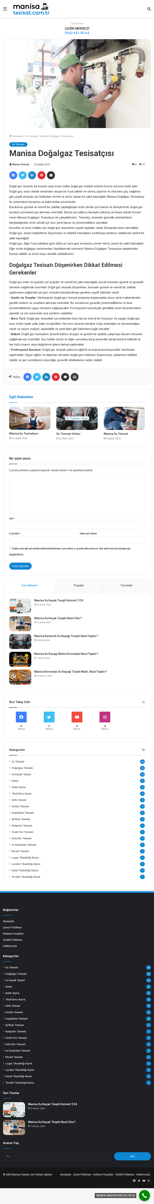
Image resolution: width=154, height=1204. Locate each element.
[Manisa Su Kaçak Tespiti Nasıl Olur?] (20, 623)
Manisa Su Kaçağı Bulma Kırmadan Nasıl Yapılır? (66, 653)
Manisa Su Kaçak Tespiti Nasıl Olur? (58, 618)
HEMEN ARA (77, 23)
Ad (11, 518)
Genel (15, 780)
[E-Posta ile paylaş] (51, 175)
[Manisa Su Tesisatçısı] (29, 418)
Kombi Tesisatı (20, 806)
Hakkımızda (10, 946)
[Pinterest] (41, 175)
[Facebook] (13, 175)
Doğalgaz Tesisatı (22, 767)
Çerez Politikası (12, 927)
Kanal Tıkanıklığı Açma (25, 870)
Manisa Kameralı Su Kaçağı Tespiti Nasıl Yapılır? (66, 636)
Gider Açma (18, 787)
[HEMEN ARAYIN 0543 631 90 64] (144, 1195)
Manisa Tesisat (20, 164)
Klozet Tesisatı (20, 851)
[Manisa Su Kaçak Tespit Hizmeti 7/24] (20, 605)
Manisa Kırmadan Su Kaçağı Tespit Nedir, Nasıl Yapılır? (70, 671)
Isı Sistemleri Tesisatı (24, 844)
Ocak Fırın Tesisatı (22, 831)
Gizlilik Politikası (12, 939)
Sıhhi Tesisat (19, 799)
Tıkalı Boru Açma (21, 793)
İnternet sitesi (88, 533)
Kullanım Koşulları (13, 933)
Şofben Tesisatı (21, 819)
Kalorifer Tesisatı (22, 838)
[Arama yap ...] (149, 10)
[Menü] (5, 10)
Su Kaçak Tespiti (21, 774)
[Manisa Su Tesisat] (124, 418)
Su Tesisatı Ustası (68, 433)
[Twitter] (23, 175)
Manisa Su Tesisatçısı (23, 433)
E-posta (14, 533)
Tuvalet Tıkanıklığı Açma (26, 876)
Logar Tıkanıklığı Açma (25, 857)
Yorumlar (127, 585)
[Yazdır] (75, 377)
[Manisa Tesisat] (31, 9)
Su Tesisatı (31, 136)
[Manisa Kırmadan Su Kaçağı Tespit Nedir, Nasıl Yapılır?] (20, 677)
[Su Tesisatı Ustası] (76, 418)
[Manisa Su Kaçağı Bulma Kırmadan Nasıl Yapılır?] (20, 659)
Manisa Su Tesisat (116, 433)
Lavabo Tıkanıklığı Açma (26, 863)
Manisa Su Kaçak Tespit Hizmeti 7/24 (58, 600)
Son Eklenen (29, 585)
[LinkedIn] (32, 175)
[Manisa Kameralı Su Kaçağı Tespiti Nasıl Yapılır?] (20, 641)
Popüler (79, 585)
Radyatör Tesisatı (22, 825)
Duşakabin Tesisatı (23, 812)
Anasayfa (17, 136)
